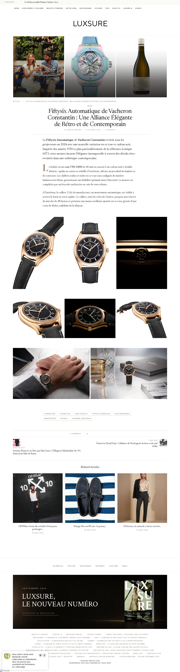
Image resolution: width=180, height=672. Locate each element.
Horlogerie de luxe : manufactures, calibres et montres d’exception (57, 650)
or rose (64, 419)
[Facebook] (81, 32)
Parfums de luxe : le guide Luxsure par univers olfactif (122, 647)
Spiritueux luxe (154, 653)
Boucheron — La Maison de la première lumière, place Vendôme (61, 638)
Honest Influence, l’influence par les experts (127, 634)
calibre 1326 (65, 414)
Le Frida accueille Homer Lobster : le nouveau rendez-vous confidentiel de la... (38, 85)
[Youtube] (95, 32)
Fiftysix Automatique (101, 414)
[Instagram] (88, 32)
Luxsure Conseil (94, 634)
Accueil (16, 101)
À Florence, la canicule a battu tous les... (142, 526)
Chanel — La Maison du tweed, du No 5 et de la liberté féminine (63, 644)
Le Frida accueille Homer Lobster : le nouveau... (45, 2)
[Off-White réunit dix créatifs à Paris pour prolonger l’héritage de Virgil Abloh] (38, 498)
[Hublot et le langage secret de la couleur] (90, 66)
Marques (81, 657)
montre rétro (50, 419)
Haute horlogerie (122, 414)
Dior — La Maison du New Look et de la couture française (121, 638)
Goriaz (138, 8)
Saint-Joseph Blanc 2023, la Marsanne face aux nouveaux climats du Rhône (137, 85)
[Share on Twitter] (95, 434)
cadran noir (49, 414)
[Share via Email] (110, 434)
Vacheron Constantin (81, 419)
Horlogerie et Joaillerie (33, 8)
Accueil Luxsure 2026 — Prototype (56, 657)
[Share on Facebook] (92, 434)
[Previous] (18, 2)
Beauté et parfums (55, 8)
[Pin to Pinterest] (97, 434)
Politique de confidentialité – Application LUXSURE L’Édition (102, 653)
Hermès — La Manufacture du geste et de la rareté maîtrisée (115, 641)
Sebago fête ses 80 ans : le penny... (90, 526)
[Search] (165, 8)
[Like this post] (89, 434)
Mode (16, 8)
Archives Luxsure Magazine (102, 657)
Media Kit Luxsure (40, 634)
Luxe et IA (116, 8)
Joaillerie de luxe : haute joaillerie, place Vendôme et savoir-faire (123, 650)
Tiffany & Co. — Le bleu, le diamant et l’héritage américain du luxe (62, 647)
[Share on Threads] (105, 434)
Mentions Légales (74, 634)
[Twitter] (84, 32)
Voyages (98, 8)
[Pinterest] (92, 32)
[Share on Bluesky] (107, 434)
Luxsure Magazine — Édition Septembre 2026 (139, 657)
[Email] (99, 32)
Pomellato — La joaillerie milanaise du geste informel (120, 644)
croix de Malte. (81, 414)
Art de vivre (71, 8)
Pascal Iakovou (129, 93)
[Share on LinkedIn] (100, 434)
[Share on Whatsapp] (102, 434)
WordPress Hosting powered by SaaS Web (90, 663)
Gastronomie (85, 8)
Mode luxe (137, 653)
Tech (107, 8)
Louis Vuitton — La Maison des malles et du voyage (60, 641)
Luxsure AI (127, 8)
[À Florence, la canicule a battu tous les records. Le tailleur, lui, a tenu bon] (142, 498)
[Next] (22, 2)
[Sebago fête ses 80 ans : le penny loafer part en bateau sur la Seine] (90, 498)
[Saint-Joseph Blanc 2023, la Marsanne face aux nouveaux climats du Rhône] (141, 66)
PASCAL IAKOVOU (26, 93)
